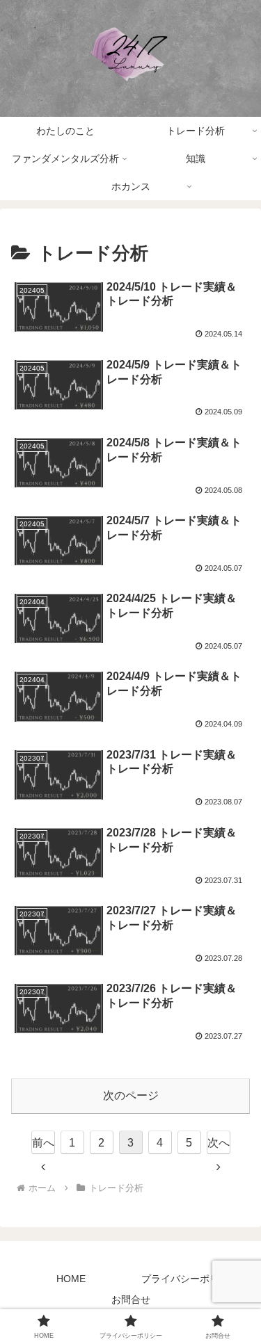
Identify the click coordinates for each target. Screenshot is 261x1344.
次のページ (131, 1095)
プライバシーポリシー (190, 1278)
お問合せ (130, 1299)
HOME (71, 1278)
